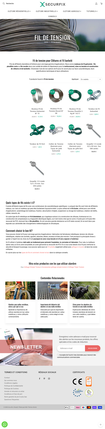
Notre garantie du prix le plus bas (15, 397)
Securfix (10, 407)
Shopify (16, 407)
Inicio (46, 42)
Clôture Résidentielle (19, 11)
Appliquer (75, 79)
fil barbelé (51, 247)
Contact (7, 378)
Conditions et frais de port (13, 394)
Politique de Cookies (11, 389)
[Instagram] (49, 378)
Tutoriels (91, 11)
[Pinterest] (44, 378)
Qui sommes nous (10, 380)
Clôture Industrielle (46, 11)
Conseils (52, 16)
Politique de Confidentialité (13, 386)
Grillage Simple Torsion (32, 267)
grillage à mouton (78, 247)
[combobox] (91, 79)
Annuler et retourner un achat (14, 391)
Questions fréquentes (11, 399)
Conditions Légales (11, 383)
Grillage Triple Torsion (76, 267)
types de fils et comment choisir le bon (35, 253)
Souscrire (92, 348)
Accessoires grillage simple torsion (54, 267)
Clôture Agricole (71, 11)
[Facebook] (39, 378)
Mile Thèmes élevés (31, 407)
